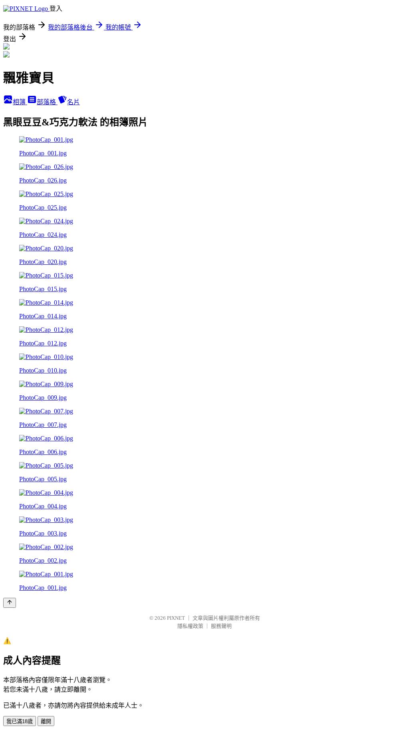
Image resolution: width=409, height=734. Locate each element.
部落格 (47, 102)
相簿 (20, 102)
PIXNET (176, 618)
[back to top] (9, 603)
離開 (46, 721)
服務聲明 (221, 626)
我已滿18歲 (19, 721)
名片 (73, 102)
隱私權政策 (190, 626)
